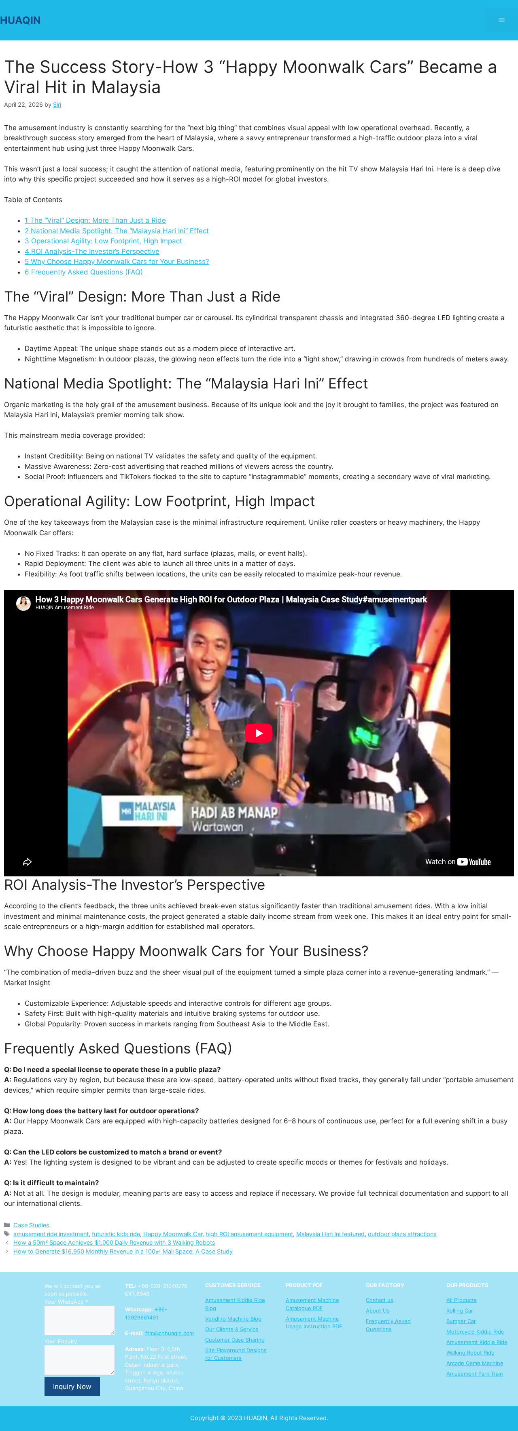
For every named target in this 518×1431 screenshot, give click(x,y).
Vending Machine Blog (233, 1318)
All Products (461, 1300)
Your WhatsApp (66, 1301)
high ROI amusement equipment (249, 1233)
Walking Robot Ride (470, 1352)
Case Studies (31, 1225)
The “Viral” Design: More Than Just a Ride (95, 220)
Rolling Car (459, 1310)
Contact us (379, 1300)
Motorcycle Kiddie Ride (475, 1331)
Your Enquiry (61, 1341)
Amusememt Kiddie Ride (476, 1342)
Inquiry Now (72, 1386)
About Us (378, 1310)
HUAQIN (20, 20)
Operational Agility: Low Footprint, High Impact (103, 241)
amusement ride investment (51, 1233)
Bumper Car (461, 1321)
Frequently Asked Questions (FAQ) (84, 272)
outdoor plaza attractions (402, 1233)
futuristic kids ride (116, 1233)
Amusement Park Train (474, 1373)
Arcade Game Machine (474, 1363)
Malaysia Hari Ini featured (330, 1233)
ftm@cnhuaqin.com (169, 1333)
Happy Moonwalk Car (172, 1233)
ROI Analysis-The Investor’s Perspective (92, 251)
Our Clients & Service (232, 1329)
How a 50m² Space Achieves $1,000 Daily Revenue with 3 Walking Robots (114, 1242)
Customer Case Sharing (235, 1339)
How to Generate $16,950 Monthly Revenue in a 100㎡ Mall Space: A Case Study (123, 1251)
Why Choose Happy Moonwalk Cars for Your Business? (117, 261)
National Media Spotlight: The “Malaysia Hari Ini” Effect (117, 231)
